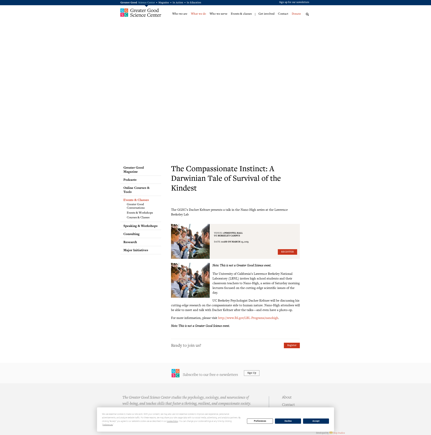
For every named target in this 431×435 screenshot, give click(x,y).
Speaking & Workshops (140, 226)
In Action (178, 2)
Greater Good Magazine (133, 169)
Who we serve (218, 13)
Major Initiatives (135, 250)
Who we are (179, 13)
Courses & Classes (138, 217)
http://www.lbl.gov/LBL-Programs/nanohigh (248, 318)
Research (130, 242)
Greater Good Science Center (140, 12)
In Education (194, 2)
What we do (198, 13)
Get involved (266, 13)
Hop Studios (337, 433)
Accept (316, 421)
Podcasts (130, 180)
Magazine (163, 2)
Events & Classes (136, 200)
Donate (296, 13)
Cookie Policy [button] (172, 421)
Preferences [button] (108, 425)
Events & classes (241, 13)
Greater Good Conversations (136, 206)
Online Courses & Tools (136, 190)
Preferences (260, 421)
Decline (288, 421)
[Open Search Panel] (307, 14)
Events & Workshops (140, 212)
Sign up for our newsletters (294, 2)
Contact (283, 13)
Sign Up (251, 373)
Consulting (131, 234)
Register (287, 252)
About (287, 398)
